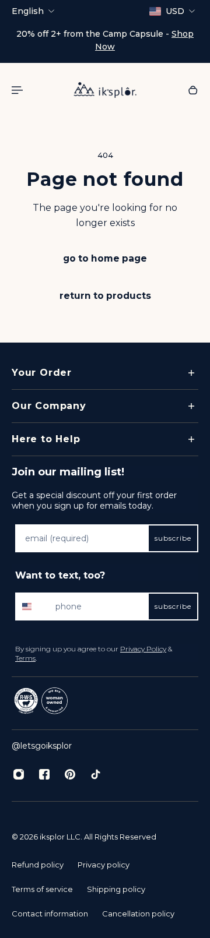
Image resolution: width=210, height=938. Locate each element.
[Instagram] (19, 774)
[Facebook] (44, 774)
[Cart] (193, 90)
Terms (25, 658)
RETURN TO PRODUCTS (105, 295)
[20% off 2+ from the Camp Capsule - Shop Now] (105, 40)
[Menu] (18, 90)
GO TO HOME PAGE (105, 258)
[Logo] (105, 90)
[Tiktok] (95, 774)
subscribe (173, 538)
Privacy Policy (143, 648)
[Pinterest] (70, 774)
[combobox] (33, 606)
